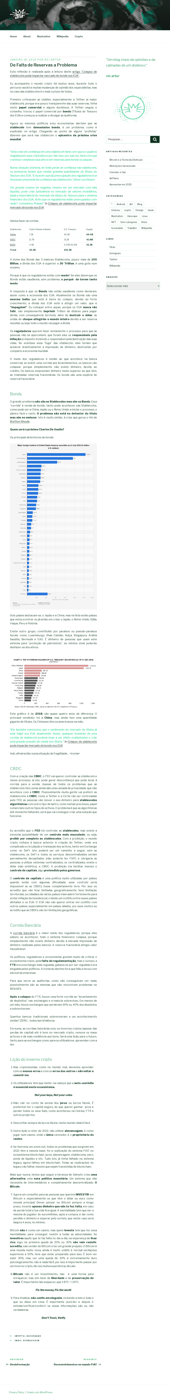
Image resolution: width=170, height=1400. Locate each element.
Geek (151, 210)
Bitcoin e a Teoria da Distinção (126, 159)
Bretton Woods (20, 421)
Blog (139, 204)
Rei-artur (52, 59)
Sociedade (34, 1336)
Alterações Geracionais (122, 165)
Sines (144, 222)
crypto (20, 1336)
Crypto (79, 36)
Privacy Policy (16, 1392)
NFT (113, 222)
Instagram (115, 253)
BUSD (12, 245)
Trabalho (132, 228)
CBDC (18, 1340)
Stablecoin (31, 1340)
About (27, 36)
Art (131, 204)
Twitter (113, 259)
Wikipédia (146, 228)
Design (139, 210)
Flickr (112, 247)
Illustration (43, 36)
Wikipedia (62, 36)
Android (121, 204)
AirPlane (114, 178)
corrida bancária (24, 933)
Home (13, 36)
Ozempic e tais (117, 172)
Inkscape (132, 216)
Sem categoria (128, 222)
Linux (145, 216)
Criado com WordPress (39, 1392)
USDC (12, 239)
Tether (13, 234)
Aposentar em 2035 (120, 184)
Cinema (115, 210)
